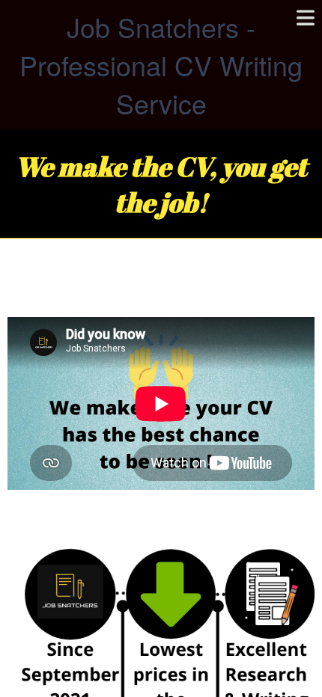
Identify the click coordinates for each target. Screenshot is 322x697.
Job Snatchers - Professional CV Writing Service (161, 64)
